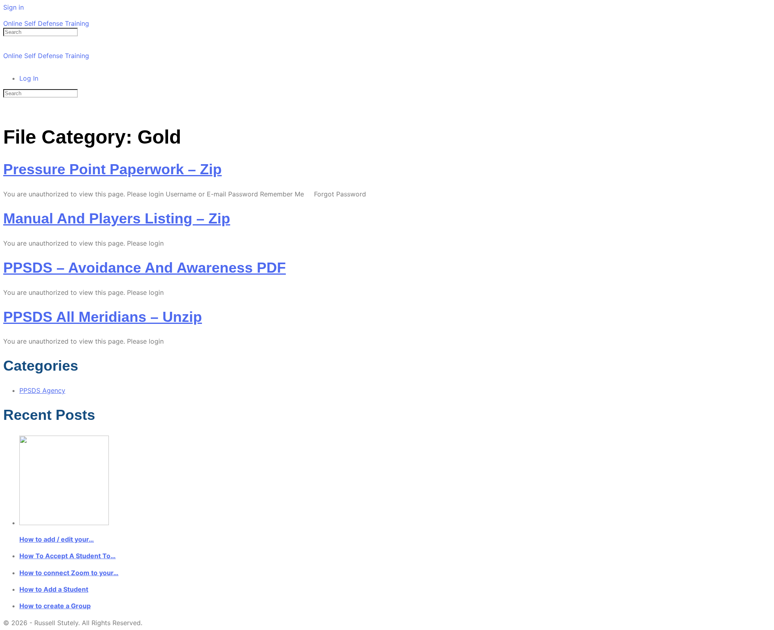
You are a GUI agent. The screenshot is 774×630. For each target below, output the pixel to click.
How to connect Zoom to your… (69, 573)
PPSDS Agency (42, 390)
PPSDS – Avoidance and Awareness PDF (144, 267)
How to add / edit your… (56, 539)
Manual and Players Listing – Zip (116, 218)
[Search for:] (40, 31)
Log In (28, 78)
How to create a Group (55, 606)
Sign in (13, 7)
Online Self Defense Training (46, 23)
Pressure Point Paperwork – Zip (112, 169)
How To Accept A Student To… (67, 556)
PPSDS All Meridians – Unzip (102, 317)
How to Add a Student (53, 589)
